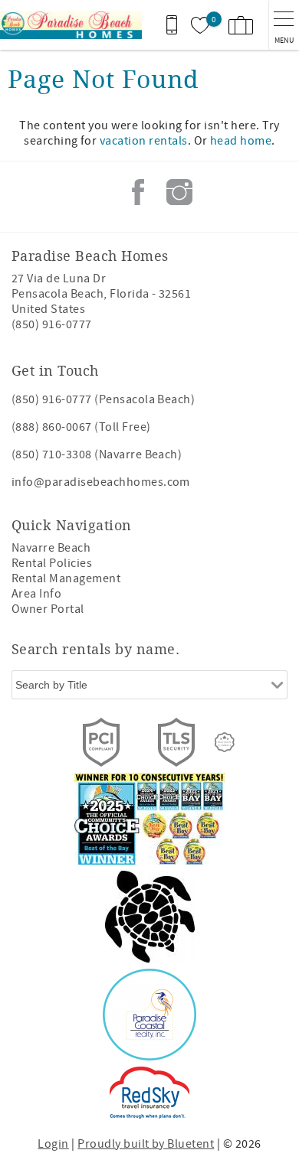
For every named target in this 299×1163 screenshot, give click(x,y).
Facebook (138, 192)
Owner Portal (48, 609)
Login (53, 1144)
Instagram (179, 192)
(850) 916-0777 (52, 324)
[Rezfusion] (224, 742)
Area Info (36, 593)
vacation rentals (144, 140)
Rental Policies (52, 563)
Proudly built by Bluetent (145, 1144)
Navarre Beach (51, 547)
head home (240, 140)
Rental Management (66, 578)
